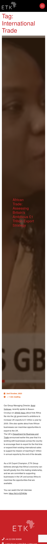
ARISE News (20, 412)
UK (15, 416)
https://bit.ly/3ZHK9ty (18, 493)
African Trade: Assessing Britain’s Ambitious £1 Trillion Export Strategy (23, 212)
